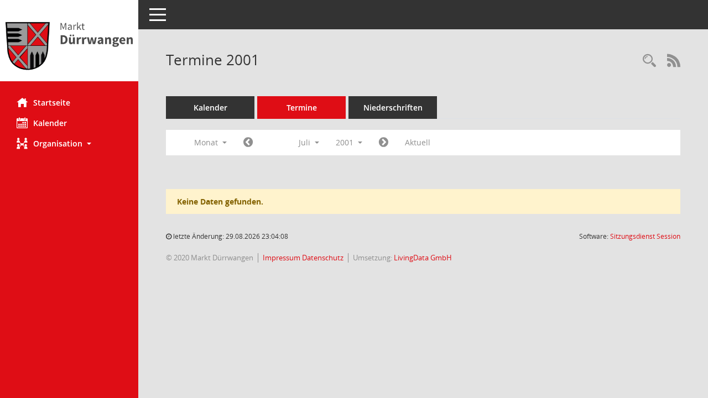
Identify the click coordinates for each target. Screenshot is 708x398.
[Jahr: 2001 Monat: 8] (384, 143)
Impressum (282, 258)
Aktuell (417, 142)
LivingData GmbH (423, 258)
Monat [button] (207, 142)
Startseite (51, 102)
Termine (302, 107)
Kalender (50, 123)
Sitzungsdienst (645, 236)
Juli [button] (306, 142)
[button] (69, 143)
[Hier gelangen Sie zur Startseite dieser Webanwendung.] (69, 44)
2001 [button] (346, 142)
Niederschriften (393, 107)
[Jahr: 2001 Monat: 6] (248, 143)
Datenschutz (322, 258)
